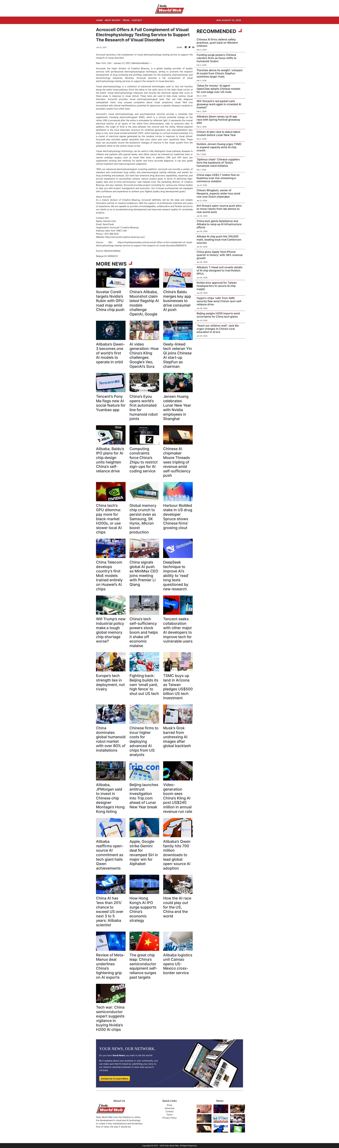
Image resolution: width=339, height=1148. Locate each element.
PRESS (126, 20)
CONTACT (137, 20)
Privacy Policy (169, 1117)
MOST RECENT (113, 20)
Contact (170, 1111)
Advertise (169, 1108)
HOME (99, 20)
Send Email (108, 224)
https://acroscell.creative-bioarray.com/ (125, 237)
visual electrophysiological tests (147, 99)
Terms (169, 1114)
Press (169, 1105)
